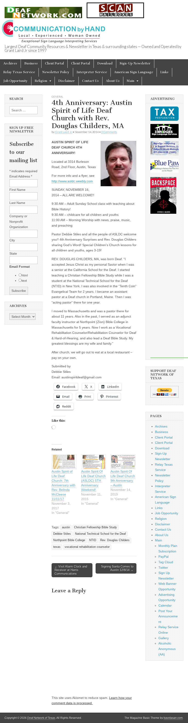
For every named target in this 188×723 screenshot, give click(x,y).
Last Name (17, 203)
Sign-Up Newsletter (135, 63)
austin (66, 527)
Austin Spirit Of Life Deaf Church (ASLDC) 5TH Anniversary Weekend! (93, 481)
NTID (92, 540)
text (24, 280)
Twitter (163, 567)
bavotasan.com (173, 718)
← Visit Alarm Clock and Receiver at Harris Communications (71, 570)
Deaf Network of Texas (41, 718)
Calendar (165, 605)
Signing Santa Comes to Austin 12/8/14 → (117, 568)
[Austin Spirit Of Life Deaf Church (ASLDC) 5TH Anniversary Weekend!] (93, 462)
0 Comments (109, 132)
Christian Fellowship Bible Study (95, 527)
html (25, 275)
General (57, 96)
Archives (10, 63)
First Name (17, 189)
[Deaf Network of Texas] (43, 10)
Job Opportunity (15, 81)
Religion (41, 81)
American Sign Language (133, 72)
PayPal (163, 556)
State (13, 253)
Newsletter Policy (55, 72)
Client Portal (54, 63)
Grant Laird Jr (63, 132)
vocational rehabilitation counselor (87, 547)
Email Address (20, 176)
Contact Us (90, 81)
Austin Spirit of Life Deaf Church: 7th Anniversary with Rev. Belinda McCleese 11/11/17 (63, 485)
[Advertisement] (169, 289)
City (12, 240)
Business (31, 63)
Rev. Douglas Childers (115, 540)
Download (105, 63)
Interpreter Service (92, 72)
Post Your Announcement (168, 616)
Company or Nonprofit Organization (18, 221)
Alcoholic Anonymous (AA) (167, 648)
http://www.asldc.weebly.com (72, 181)
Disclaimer (66, 81)
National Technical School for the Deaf (100, 533)
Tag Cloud (165, 562)
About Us (113, 81)
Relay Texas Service (19, 72)
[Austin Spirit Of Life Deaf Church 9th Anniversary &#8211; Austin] (123, 462)
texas (57, 547)
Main (130, 81)
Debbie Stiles (62, 533)
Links (164, 72)
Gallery (163, 638)
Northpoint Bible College (69, 540)
